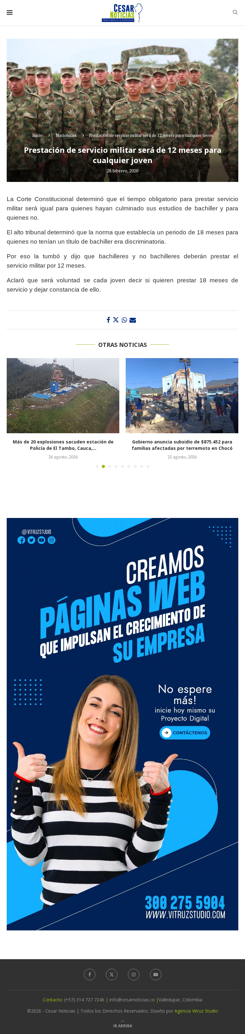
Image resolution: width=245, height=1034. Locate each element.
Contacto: (53, 1000)
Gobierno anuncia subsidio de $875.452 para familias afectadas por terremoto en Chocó (63, 445)
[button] (15, 412)
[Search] (235, 13)
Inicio (37, 135)
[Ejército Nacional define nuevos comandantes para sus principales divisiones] (182, 395)
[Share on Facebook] (108, 320)
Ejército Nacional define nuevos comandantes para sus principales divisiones (182, 445)
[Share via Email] (133, 320)
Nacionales (66, 135)
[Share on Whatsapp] (124, 320)
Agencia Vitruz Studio (196, 1011)
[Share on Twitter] (116, 320)
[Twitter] (111, 974)
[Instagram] (133, 974)
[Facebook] (89, 974)
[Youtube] (155, 974)
